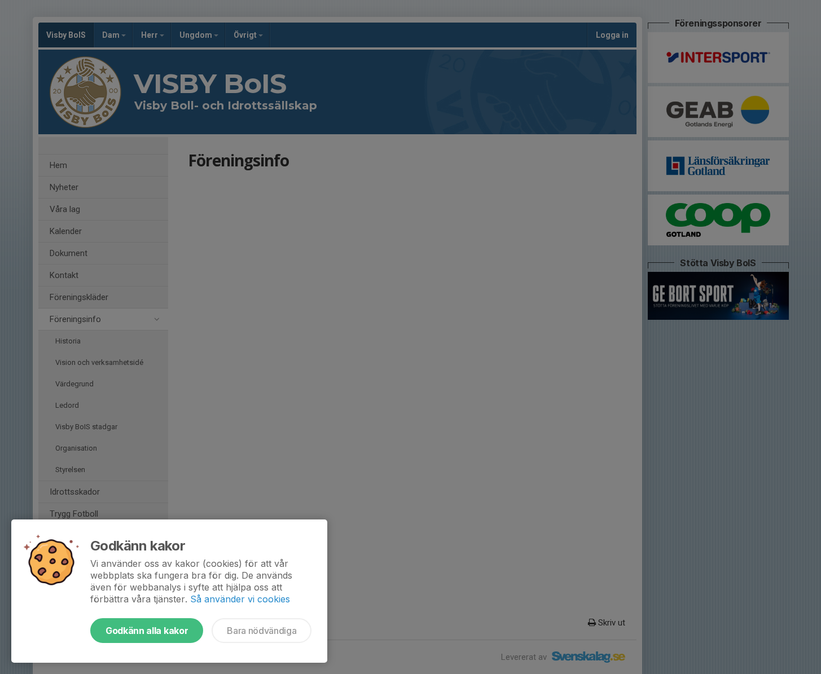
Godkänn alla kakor (147, 630)
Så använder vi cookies (240, 599)
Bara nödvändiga (261, 630)
